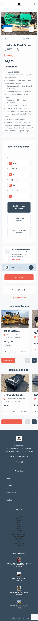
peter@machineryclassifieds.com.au (19, 451)
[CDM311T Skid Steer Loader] (19, 588)
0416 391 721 (19, 446)
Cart (19, 522)
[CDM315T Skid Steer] (19, 574)
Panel (8, 478)
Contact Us (19, 530)
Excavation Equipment (21, 249)
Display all (8, 360)
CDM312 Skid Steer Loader (19, 606)
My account (19, 538)
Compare (19, 528)
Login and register (19, 534)
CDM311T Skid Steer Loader (19, 592)
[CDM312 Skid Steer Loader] (19, 602)
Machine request (19, 536)
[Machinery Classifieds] (19, 4)
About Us (19, 517)
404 (19, 515)
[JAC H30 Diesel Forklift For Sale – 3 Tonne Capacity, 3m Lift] (19, 559)
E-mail (20, 277)
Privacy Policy (11, 493)
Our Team (9, 485)
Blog (19, 521)
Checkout (19, 526)
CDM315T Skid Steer (19, 578)
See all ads (16, 259)
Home (19, 532)
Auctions (9, 500)
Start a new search (11, 422)
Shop (19, 546)
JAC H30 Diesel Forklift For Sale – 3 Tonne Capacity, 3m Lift (19, 564)
